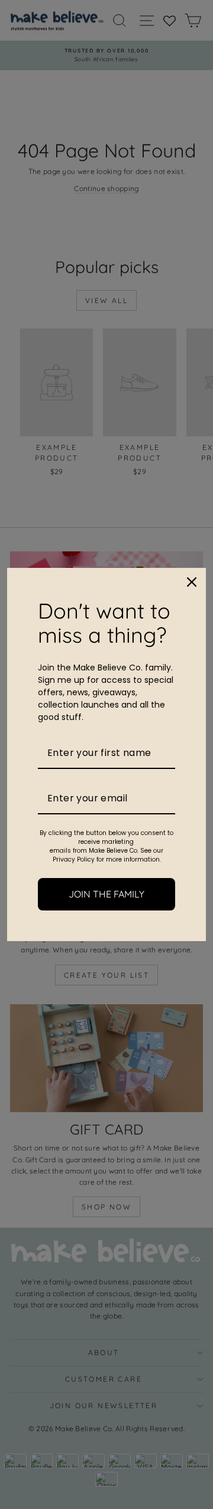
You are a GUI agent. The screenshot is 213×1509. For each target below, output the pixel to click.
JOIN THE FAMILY (106, 894)
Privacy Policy (74, 859)
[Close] (192, 582)
